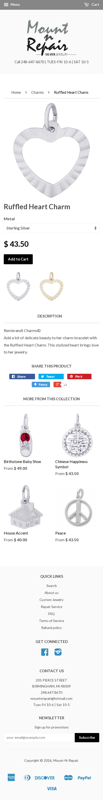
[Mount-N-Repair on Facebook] (44, 654)
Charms (37, 92)
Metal (9, 218)
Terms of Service (51, 621)
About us (51, 593)
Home (16, 92)
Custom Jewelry (52, 600)
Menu (15, 4)
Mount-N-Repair (65, 760)
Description (50, 316)
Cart (95, 4)
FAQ (51, 614)
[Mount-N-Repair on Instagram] (58, 654)
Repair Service (51, 607)
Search (51, 586)
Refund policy (51, 628)
